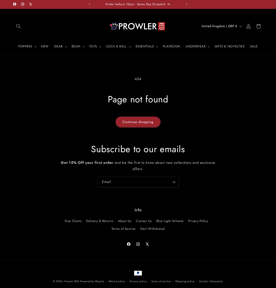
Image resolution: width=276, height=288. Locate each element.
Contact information (211, 281)
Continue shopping (138, 121)
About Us (124, 220)
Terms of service (161, 281)
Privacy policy (138, 281)
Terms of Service (123, 228)
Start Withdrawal (152, 228)
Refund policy (117, 281)
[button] (19, 26)
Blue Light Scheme (170, 220)
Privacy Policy (198, 220)
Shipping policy (184, 281)
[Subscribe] (174, 182)
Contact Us (144, 220)
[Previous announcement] (89, 4)
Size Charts (73, 220)
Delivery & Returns (99, 220)
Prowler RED (71, 281)
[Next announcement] (186, 4)
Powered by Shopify (92, 281)
